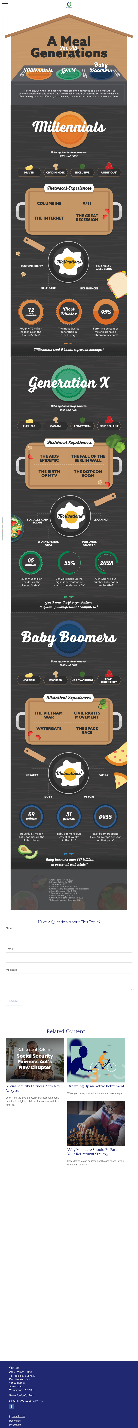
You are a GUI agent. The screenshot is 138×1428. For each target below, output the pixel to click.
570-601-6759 (24, 1372)
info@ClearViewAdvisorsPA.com (26, 1401)
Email (9, 949)
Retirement (15, 1420)
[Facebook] (11, 1406)
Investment (15, 1424)
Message (11, 970)
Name (9, 928)
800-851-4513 (27, 1375)
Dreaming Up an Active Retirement (95, 1086)
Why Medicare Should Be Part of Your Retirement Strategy (94, 1152)
